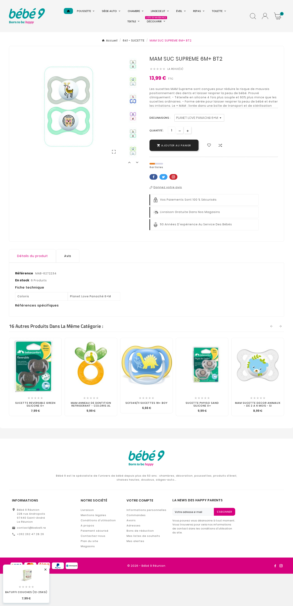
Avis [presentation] (67, 256)
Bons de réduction (140, 531)
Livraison (87, 510)
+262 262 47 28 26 (30, 534)
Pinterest (173, 177)
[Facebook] (275, 566)
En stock (22, 280)
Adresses (134, 525)
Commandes (136, 515)
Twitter (163, 177)
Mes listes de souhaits (143, 536)
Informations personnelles (146, 510)
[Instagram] (281, 566)
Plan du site (89, 541)
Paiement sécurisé (94, 531)
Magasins (88, 546)
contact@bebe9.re (31, 528)
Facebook (153, 177)
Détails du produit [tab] (32, 256)
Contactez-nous (93, 536)
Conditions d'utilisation (98, 520)
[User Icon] (265, 16)
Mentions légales (93, 515)
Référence (24, 273)
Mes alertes (135, 541)
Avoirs (131, 520)
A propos (87, 525)
